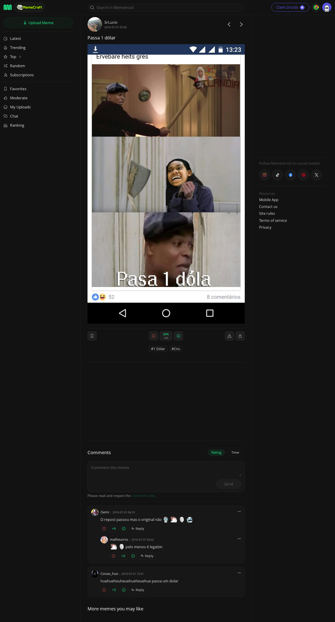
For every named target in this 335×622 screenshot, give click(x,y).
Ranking (17, 125)
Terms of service (273, 220)
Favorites (18, 88)
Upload (41, 22)
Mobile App (268, 199)
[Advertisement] (293, 85)
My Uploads (20, 107)
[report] (229, 335)
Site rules (267, 213)
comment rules (143, 495)
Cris (177, 348)
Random (17, 65)
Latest (15, 38)
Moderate (19, 97)
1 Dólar (159, 348)
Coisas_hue (109, 573)
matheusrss (119, 539)
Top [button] (13, 56)
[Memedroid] (8, 7)
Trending (18, 47)
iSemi (105, 512)
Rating (216, 452)
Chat (14, 116)
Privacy (265, 227)
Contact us (268, 206)
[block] (240, 335)
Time (235, 452)
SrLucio (110, 22)
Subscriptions (22, 74)
